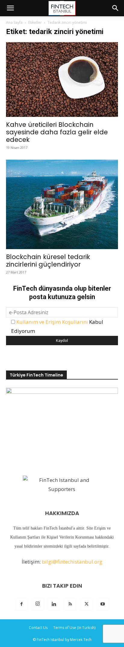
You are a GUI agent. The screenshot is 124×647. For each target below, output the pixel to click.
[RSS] (70, 604)
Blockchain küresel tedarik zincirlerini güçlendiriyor (48, 260)
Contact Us (38, 627)
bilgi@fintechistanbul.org (72, 561)
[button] (115, 8)
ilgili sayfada (75, 546)
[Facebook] (21, 604)
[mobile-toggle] (10, 8)
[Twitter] (86, 604)
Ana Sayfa (14, 22)
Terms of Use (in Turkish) (74, 627)
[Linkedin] (54, 604)
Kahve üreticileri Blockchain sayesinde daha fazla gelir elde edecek (57, 132)
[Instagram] (38, 604)
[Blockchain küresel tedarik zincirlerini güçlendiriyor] (62, 204)
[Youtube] (103, 604)
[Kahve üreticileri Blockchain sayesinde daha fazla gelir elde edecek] (62, 79)
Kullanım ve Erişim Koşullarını (52, 321)
